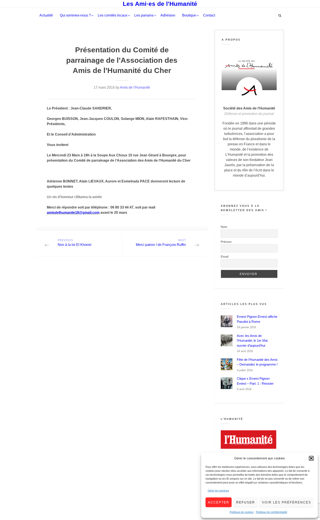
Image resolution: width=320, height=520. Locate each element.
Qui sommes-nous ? (75, 15)
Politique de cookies (242, 512)
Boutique (189, 15)
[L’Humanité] (249, 439)
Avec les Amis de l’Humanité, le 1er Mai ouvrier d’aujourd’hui (252, 340)
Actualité (46, 15)
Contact (209, 15)
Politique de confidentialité (271, 512)
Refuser (245, 502)
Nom (224, 227)
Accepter (218, 502)
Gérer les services (218, 490)
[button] (311, 458)
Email (224, 256)
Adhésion (167, 15)
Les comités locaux (112, 15)
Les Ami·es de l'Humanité (160, 3)
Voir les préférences (286, 502)
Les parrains (143, 15)
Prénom (226, 241)
